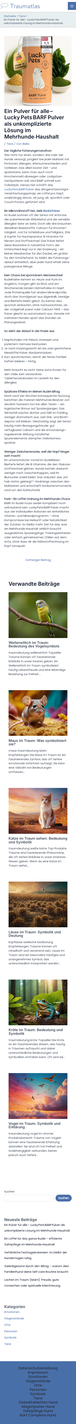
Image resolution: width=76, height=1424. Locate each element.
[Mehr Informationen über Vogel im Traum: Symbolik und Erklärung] (38, 1096)
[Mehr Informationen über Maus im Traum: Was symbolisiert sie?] (38, 713)
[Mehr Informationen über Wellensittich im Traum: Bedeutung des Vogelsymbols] (38, 615)
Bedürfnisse (51, 211)
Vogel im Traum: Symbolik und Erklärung (34, 1125)
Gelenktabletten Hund (38, 1402)
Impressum (38, 1372)
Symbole (10, 1337)
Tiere (9, 144)
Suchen (9, 1191)
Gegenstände (14, 1318)
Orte (7, 1325)
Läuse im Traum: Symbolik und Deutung (35, 934)
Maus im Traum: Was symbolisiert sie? (37, 742)
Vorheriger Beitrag (38, 560)
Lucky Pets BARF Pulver (19, 189)
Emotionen (11, 1312)
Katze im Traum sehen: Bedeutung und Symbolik (38, 840)
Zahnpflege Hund (38, 1411)
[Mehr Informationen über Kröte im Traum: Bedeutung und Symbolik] (38, 1002)
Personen (10, 1331)
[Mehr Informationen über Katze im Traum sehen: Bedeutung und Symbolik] (38, 811)
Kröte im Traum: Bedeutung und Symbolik (36, 1031)
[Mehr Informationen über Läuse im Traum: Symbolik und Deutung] (38, 904)
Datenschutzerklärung (38, 1368)
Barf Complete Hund (38, 1415)
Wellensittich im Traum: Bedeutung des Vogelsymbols (34, 644)
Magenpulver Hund (38, 1406)
